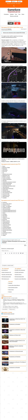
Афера (4, 235)
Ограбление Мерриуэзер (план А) (9, 210)
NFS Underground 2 (5, 278)
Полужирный (5, 253)
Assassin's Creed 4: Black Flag (20, 278)
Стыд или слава (6, 193)
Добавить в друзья (6, 176)
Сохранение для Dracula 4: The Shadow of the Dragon (17, 363)
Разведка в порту (6, 195)
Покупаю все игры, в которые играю (10, 297)
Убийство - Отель (6, 218)
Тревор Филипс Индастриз (8, 188)
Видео (23, 14)
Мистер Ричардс (6, 223)
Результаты (12, 309)
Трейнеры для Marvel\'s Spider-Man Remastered (16, 346)
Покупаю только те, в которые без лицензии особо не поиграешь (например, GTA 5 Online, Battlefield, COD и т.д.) (13, 300)
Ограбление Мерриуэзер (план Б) (9, 211)
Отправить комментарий (7, 265)
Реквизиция (4, 168)
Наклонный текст (7, 253)
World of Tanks (11, 289)
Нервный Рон (5, 189)
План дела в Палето (7, 228)
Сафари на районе (6, 207)
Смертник (5, 202)
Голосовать (5, 309)
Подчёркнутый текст (9, 253)
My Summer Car (5, 270)
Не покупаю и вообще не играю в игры (10, 307)
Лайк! (25, 245)
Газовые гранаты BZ (7, 184)
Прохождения (15, 241)
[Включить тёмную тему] (14, 6)
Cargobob (4, 197)
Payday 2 (10, 291)
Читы (19, 14)
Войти (20, 1)
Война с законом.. (6, 220)
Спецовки (5, 214)
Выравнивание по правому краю (18, 253)
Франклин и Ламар (6, 167)
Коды (16, 14)
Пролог (3, 166)
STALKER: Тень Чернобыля (20, 270)
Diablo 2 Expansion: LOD (6, 272)
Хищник (4, 231)
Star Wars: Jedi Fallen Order (7, 274)
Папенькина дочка (6, 175)
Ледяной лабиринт (6, 191)
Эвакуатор (5, 216)
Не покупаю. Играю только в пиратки (10, 306)
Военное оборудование (7, 230)
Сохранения (6, 14)
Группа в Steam (11, 23)
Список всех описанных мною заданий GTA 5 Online (14, 32)
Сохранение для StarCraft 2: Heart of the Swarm (17, 330)
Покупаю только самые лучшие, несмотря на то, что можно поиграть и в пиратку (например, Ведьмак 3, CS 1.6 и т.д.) (14, 303)
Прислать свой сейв (11, 3)
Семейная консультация (7, 174)
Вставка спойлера (23, 253)
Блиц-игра (5, 219)
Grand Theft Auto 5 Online (13, 287)
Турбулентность (6, 226)
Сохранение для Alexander (14, 367)
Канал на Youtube (17, 23)
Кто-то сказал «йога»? (7, 203)
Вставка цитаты (21, 253)
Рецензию (4, 242)
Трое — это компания (7, 206)
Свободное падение (7, 224)
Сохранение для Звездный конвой (16, 351)
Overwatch (10, 283)
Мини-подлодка (6, 196)
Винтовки (5, 180)
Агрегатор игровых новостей (8, 313)
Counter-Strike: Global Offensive (14, 285)
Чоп (3, 172)
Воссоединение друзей (7, 192)
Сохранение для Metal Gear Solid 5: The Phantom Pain (17, 319)
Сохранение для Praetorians (14, 356)
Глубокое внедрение (7, 227)
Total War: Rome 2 (18, 274)
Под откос (5, 233)
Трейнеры (12, 14)
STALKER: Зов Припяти (19, 272)
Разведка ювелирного (7, 179)
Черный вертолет (6, 222)
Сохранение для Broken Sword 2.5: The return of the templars (17, 341)
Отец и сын (4, 171)
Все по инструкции (6, 208)
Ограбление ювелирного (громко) (9, 181)
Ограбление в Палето (7, 232)
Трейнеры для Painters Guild (14, 335)
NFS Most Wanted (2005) (6, 276)
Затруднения (4, 170)
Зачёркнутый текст (11, 253)
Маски (4, 212)
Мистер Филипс (6, 187)
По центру (16, 253)
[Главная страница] (14, 11)
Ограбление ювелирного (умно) (9, 185)
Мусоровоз (5, 215)
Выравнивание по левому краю (14, 253)
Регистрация (18, 3)
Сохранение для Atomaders (14, 324)
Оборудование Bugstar (7, 183)
